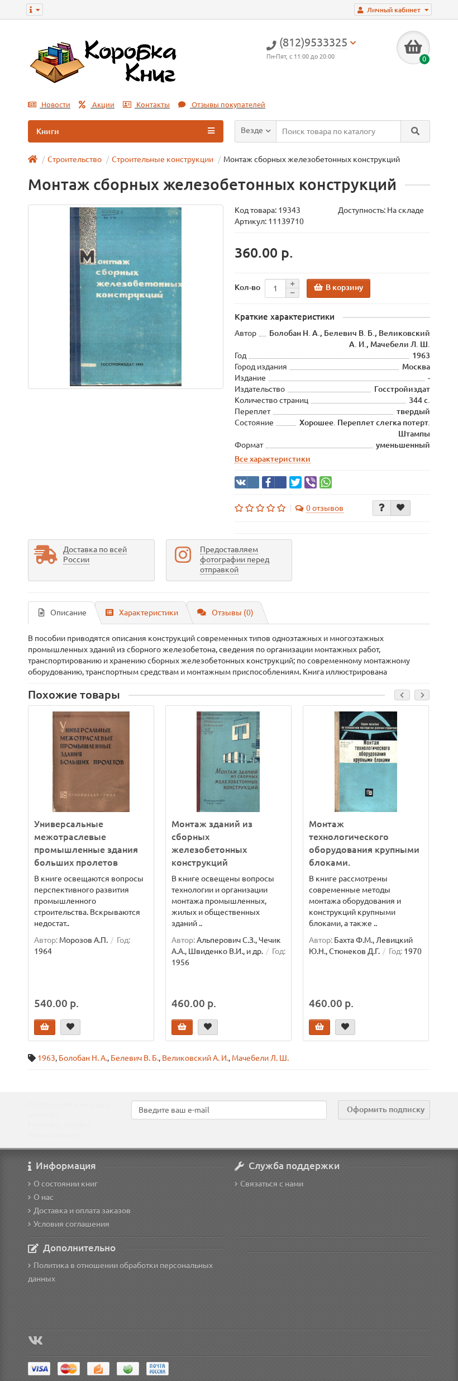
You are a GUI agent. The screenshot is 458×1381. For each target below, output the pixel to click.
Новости (55, 105)
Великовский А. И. (195, 1057)
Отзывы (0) (233, 612)
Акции (102, 105)
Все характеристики (273, 458)
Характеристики (148, 612)
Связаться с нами (271, 1183)
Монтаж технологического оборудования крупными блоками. (364, 843)
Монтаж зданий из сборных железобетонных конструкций (211, 843)
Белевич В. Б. (135, 1057)
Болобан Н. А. (83, 1057)
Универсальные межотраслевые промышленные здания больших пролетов (86, 843)
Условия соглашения (71, 1223)
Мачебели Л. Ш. (260, 1057)
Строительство (74, 159)
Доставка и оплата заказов (82, 1210)
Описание (68, 612)
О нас (44, 1197)
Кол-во (247, 287)
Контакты (152, 105)
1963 (46, 1057)
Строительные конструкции (162, 159)
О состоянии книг (66, 1183)
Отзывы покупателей (227, 105)
